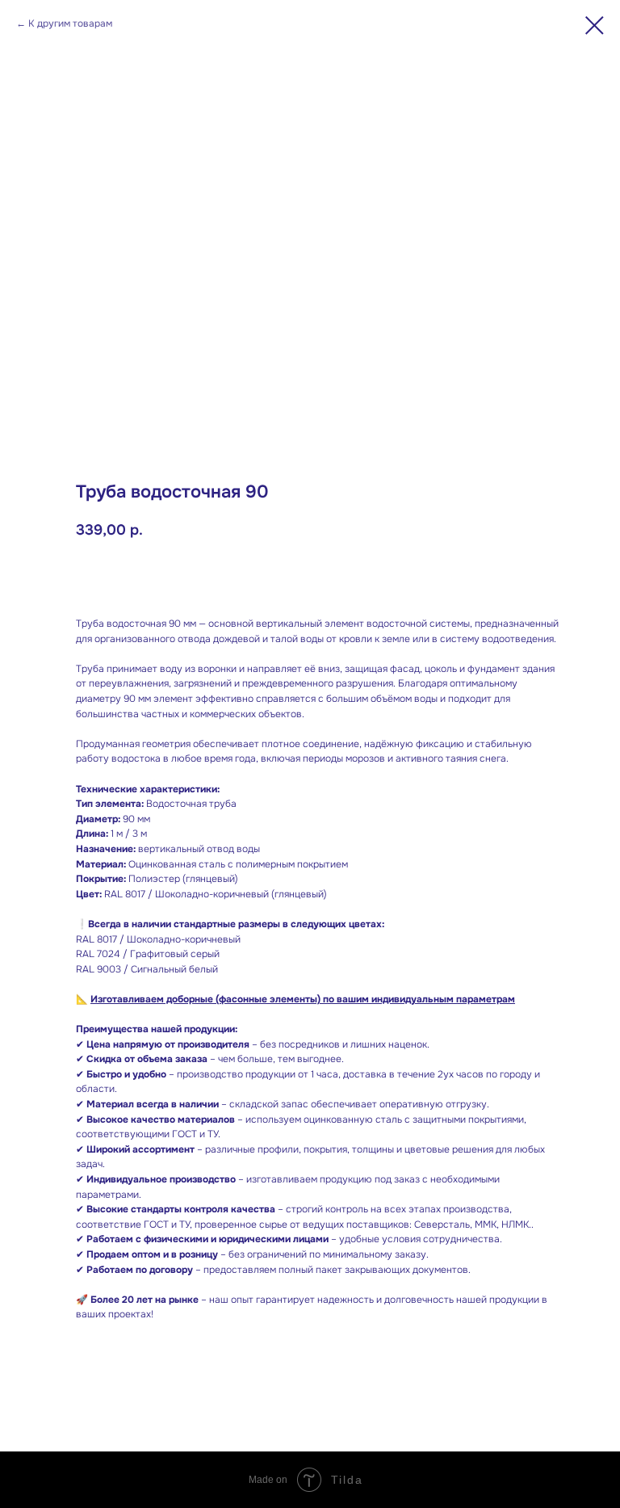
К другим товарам (70, 23)
